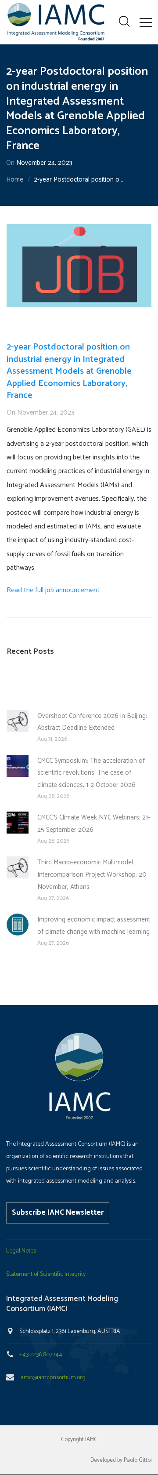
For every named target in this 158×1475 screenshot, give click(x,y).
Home (14, 179)
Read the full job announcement (53, 590)
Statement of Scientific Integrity (46, 1274)
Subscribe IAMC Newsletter (58, 1213)
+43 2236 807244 (40, 1355)
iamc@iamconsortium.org (52, 1378)
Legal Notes (21, 1251)
